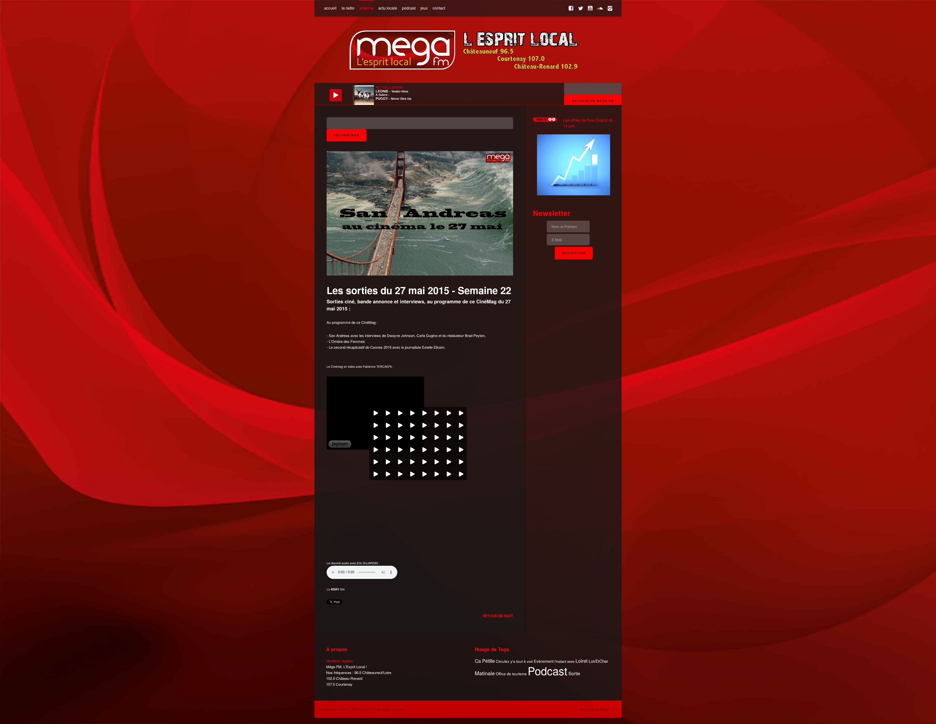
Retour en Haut (498, 615)
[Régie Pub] (573, 164)
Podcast (547, 670)
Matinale (485, 673)
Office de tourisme (511, 673)
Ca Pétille (485, 661)
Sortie (574, 673)
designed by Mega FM (597, 709)
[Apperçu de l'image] (420, 213)
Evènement (544, 661)
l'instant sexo (565, 661)
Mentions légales (339, 660)
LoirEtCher (598, 661)
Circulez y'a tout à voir (514, 661)
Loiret (581, 661)
